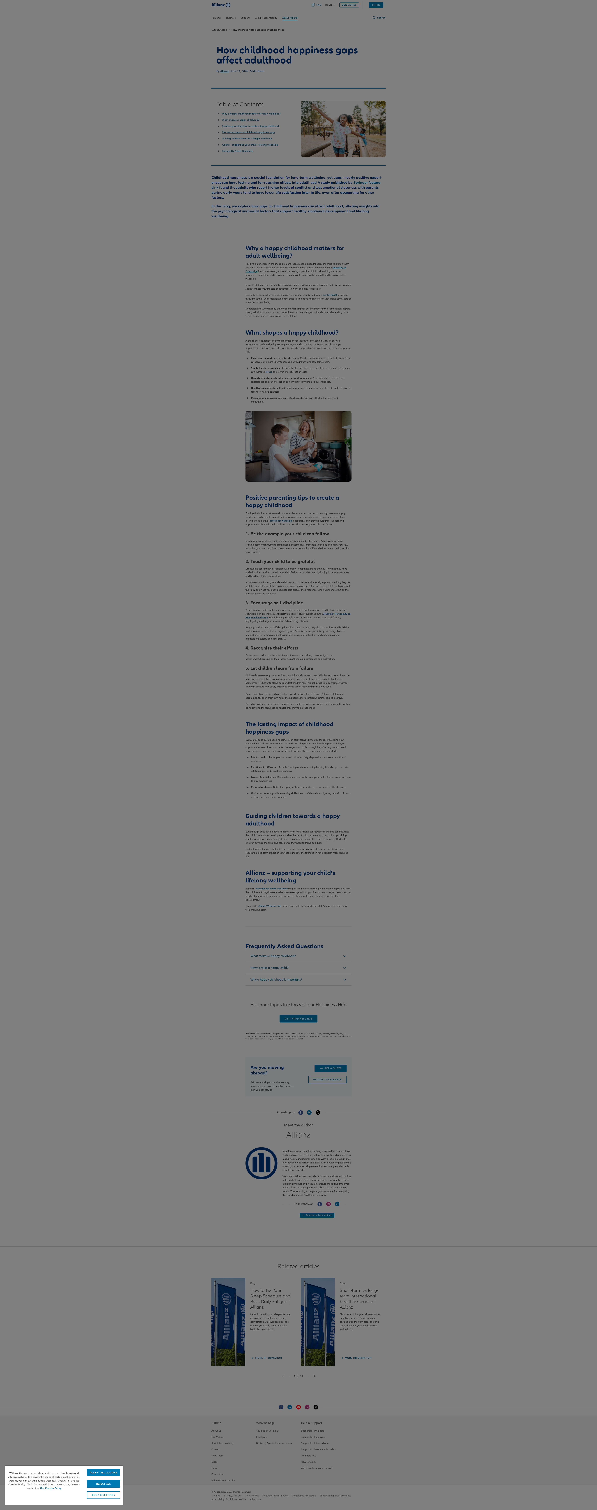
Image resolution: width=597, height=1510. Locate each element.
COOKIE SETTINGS (103, 1495)
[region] (64, 1485)
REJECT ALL (103, 1483)
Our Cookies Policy (51, 1488)
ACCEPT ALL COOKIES (103, 1472)
